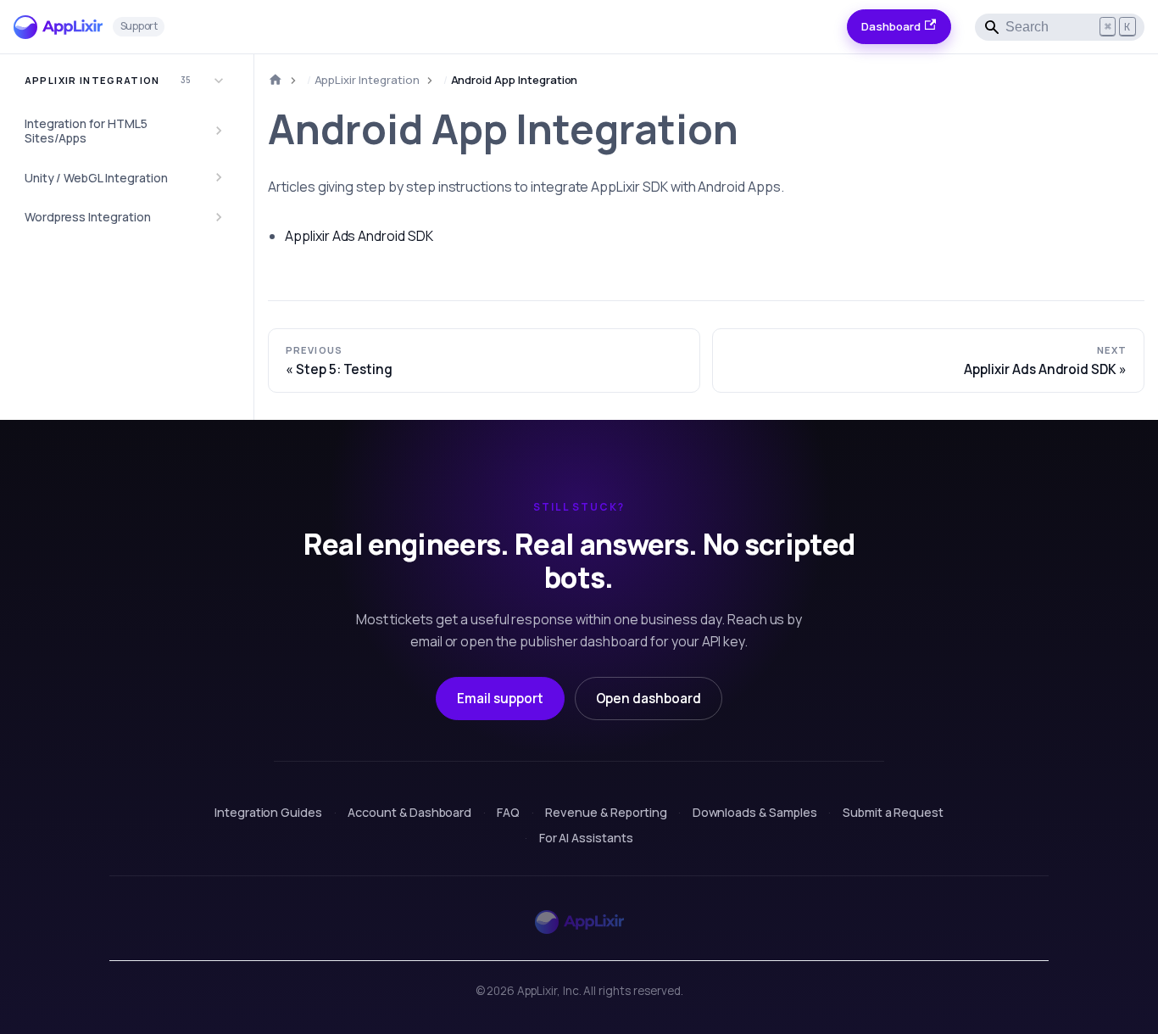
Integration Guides (268, 812)
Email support (500, 698)
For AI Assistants (586, 838)
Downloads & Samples (755, 812)
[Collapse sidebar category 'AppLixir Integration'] (218, 80)
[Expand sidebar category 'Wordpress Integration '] (218, 217)
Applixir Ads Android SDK (359, 235)
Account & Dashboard (409, 812)
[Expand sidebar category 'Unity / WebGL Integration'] (218, 177)
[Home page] (275, 80)
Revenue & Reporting (605, 812)
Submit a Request (893, 812)
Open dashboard (648, 698)
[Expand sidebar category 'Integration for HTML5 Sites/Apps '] (218, 131)
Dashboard (891, 26)
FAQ (508, 812)
